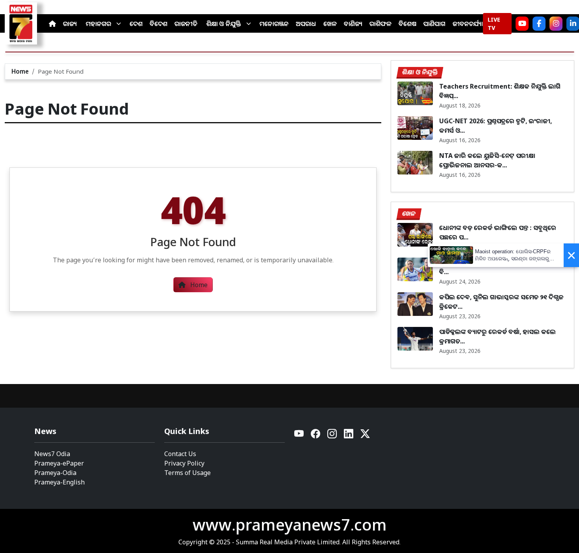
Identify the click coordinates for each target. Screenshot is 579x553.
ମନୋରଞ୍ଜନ (274, 23)
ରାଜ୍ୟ (70, 23)
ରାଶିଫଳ (380, 23)
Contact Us (180, 453)
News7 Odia (52, 453)
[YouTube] (299, 436)
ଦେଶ (136, 23)
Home (20, 71)
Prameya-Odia (55, 472)
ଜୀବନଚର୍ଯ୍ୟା (468, 23)
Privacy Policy (184, 463)
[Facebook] (539, 24)
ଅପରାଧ (306, 23)
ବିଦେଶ (158, 23)
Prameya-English (59, 482)
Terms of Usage (187, 472)
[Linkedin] (349, 436)
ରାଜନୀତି (185, 23)
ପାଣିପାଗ (434, 23)
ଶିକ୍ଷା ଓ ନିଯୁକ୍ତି (223, 23)
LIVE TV (494, 24)
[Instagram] (555, 24)
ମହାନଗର (98, 23)
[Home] (52, 23)
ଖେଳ (330, 23)
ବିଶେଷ (407, 23)
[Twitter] (365, 436)
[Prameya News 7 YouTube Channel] (522, 24)
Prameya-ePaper (59, 463)
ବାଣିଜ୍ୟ (353, 23)
